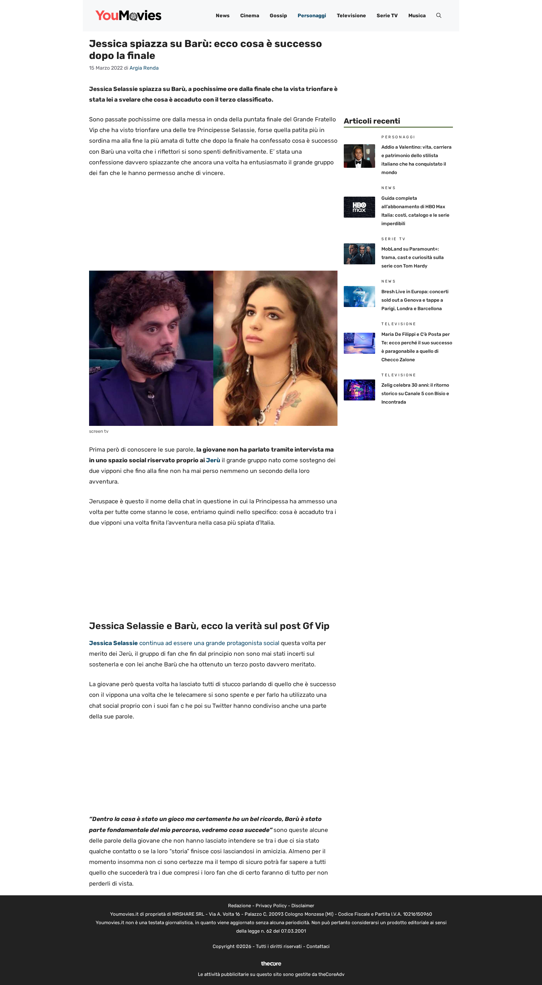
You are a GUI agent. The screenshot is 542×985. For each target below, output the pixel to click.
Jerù (213, 460)
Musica (417, 16)
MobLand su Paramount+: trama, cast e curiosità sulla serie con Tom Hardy (412, 257)
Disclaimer (302, 905)
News (223, 16)
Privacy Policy (271, 905)
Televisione (351, 16)
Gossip (278, 16)
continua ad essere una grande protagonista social (184, 643)
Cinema (249, 16)
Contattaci (318, 946)
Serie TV (387, 16)
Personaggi (312, 16)
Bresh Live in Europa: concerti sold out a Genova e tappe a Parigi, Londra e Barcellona (415, 300)
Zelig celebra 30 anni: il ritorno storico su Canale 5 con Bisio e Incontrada (415, 393)
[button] (439, 15)
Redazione (239, 905)
